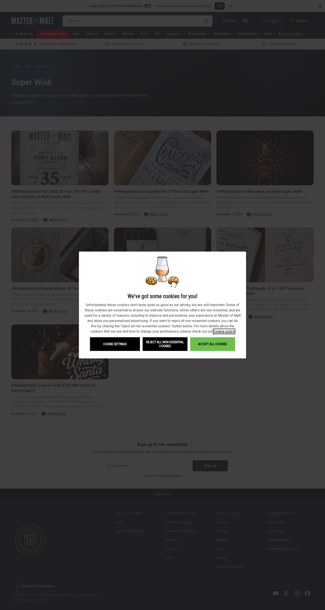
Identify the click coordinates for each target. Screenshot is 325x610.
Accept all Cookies (212, 344)
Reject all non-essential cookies (165, 344)
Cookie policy (224, 331)
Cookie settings (115, 344)
